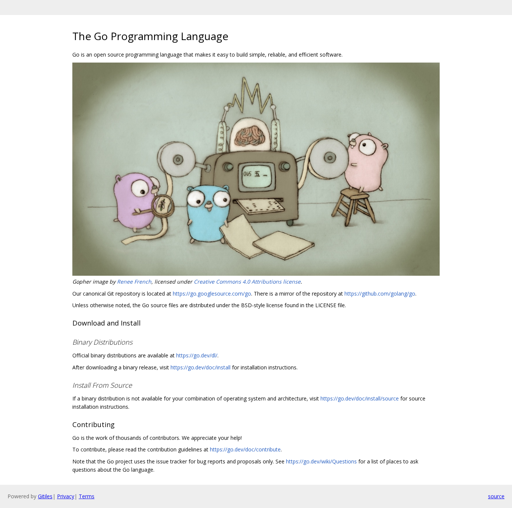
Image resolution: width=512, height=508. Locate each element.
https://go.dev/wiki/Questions (321, 461)
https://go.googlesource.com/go (212, 293)
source (496, 496)
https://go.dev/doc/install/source (359, 398)
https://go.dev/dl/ (196, 355)
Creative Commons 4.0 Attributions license (247, 281)
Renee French (134, 281)
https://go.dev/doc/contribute (245, 449)
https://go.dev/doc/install (201, 367)
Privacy (65, 496)
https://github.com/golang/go (379, 293)
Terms (86, 496)
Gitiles (45, 496)
